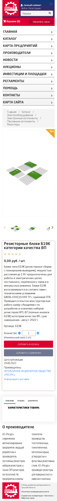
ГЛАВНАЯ (10, 32)
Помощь (10, 88)
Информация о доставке (16, 379)
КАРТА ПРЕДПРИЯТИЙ (20, 46)
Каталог (26, 111)
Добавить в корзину (28, 344)
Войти (24, 8)
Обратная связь (28, 498)
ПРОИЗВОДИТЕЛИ (17, 53)
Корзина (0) (13, 21)
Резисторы (13, 124)
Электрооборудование (20, 115)
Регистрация (35, 8)
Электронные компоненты (22, 118)
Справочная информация (32, 496)
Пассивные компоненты (21, 121)
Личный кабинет (32, 5)
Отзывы (20, 401)
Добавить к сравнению (28, 352)
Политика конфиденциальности (35, 491)
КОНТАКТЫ (11, 95)
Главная (11, 111)
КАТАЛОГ (10, 39)
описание (10, 401)
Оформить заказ (41, 21)
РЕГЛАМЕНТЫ (13, 81)
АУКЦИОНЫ (12, 67)
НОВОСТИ (10, 60)
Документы (33, 401)
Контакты (49, 496)
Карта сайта (13, 102)
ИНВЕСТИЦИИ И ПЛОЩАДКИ (24, 74)
